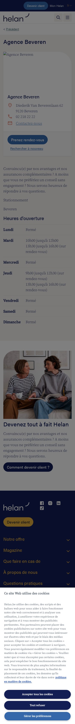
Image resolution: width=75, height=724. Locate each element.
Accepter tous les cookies (37, 694)
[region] (37, 656)
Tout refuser (37, 705)
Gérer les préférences (37, 716)
